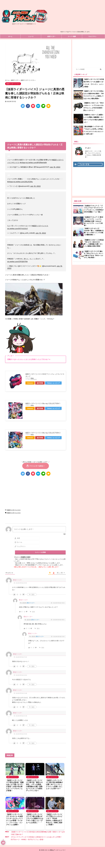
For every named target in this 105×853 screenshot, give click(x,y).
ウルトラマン (92, 36)
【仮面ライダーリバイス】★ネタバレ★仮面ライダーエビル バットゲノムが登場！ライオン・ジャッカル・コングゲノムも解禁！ (14, 819)
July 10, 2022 (55, 167)
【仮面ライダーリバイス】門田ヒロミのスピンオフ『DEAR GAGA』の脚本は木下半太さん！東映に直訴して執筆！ (54, 819)
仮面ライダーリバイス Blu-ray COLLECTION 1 (42, 403)
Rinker (32, 378)
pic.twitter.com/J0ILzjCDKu (23, 182)
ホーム (10, 36)
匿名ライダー (31, 603)
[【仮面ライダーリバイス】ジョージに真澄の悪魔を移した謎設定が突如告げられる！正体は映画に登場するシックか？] (38, 106)
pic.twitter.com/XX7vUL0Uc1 (17, 229)
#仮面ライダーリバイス (40, 226)
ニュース (31, 36)
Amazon (30, 383)
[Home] (24, 20)
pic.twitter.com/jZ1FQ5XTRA (17, 262)
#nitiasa (22, 163)
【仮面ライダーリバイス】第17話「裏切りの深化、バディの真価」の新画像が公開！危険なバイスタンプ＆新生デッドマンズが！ (34, 785)
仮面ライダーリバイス (14, 510)
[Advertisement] (76, 16)
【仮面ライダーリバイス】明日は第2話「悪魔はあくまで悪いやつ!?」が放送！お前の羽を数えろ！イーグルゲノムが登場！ (15, 785)
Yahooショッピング (53, 383)
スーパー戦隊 (72, 36)
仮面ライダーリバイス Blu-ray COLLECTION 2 (42, 433)
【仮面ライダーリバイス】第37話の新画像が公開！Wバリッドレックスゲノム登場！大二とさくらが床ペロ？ (54, 784)
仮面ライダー (51, 36)
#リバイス (15, 163)
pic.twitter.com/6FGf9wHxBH (36, 163)
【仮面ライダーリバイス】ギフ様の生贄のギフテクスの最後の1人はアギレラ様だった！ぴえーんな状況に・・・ (34, 818)
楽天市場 (40, 383)
